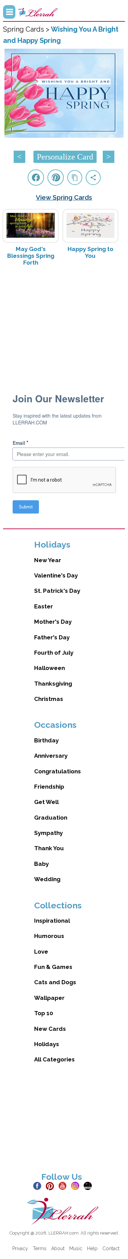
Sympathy (48, 832)
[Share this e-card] (93, 177)
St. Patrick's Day (57, 590)
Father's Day (52, 637)
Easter (43, 606)
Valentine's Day (56, 575)
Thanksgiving (53, 683)
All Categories (54, 1059)
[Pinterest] (51, 1185)
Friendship (49, 786)
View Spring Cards (64, 197)
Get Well (46, 802)
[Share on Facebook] (36, 177)
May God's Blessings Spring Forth (30, 256)
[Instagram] (76, 1185)
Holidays (46, 1044)
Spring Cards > (27, 29)
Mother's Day (53, 621)
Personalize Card (65, 156)
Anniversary (51, 755)
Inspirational (52, 920)
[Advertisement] (64, 325)
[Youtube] (64, 1185)
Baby (41, 863)
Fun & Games (53, 966)
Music (75, 1248)
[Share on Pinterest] (55, 177)
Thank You (49, 848)
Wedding (47, 879)
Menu (9, 12)
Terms (39, 1248)
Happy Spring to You (90, 252)
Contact (110, 1248)
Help (92, 1248)
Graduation (50, 817)
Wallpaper (49, 997)
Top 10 (43, 1013)
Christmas (48, 698)
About (58, 1248)
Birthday (46, 740)
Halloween (49, 668)
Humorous (49, 936)
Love (41, 951)
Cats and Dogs (55, 982)
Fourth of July (53, 652)
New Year (47, 560)
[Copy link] (74, 177)
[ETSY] (89, 1185)
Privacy (20, 1248)
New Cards (50, 1028)
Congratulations (57, 771)
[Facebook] (38, 1185)
